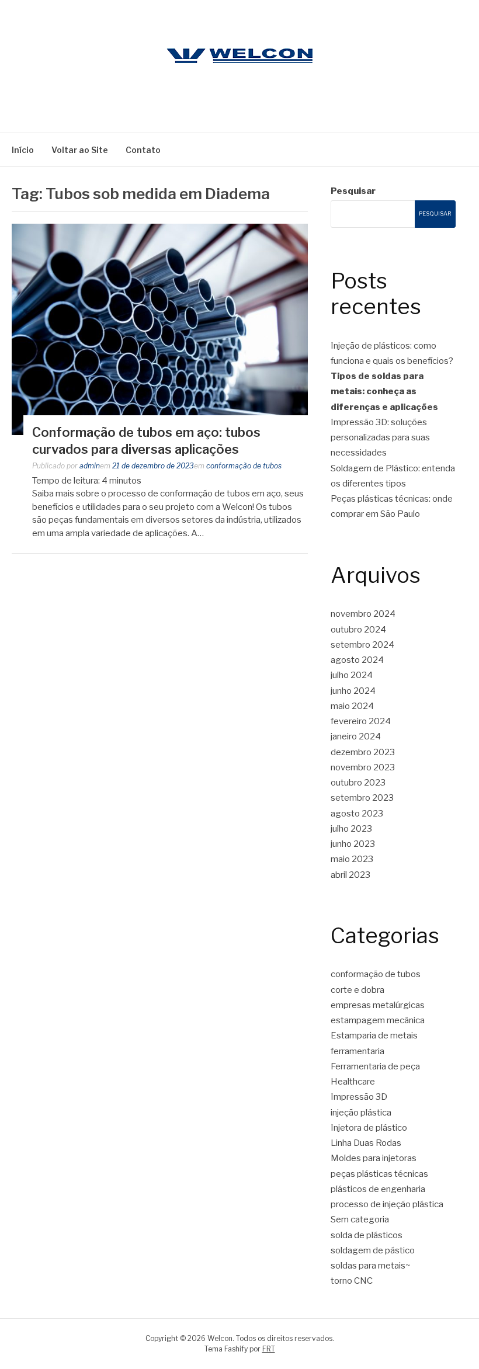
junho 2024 (353, 691)
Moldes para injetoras (373, 1158)
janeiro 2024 (356, 736)
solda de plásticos (366, 1235)
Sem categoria (360, 1219)
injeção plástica (361, 1112)
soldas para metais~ (371, 1265)
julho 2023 (351, 829)
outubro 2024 (358, 629)
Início (23, 150)
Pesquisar (353, 191)
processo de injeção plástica (387, 1204)
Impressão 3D (359, 1097)
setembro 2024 (362, 645)
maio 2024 (352, 706)
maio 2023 (352, 859)
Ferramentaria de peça (375, 1066)
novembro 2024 (363, 614)
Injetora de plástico (369, 1128)
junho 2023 (353, 844)
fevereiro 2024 (361, 721)
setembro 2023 (362, 798)
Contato (143, 150)
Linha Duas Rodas (366, 1143)
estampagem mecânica (378, 1020)
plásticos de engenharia (378, 1189)
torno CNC (352, 1281)
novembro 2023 (363, 767)
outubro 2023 (358, 782)
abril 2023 (350, 875)
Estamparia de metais (374, 1035)
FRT (268, 1348)
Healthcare (353, 1081)
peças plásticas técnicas (379, 1174)
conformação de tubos (244, 465)
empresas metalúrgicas (378, 1005)
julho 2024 (352, 675)
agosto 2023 (357, 813)
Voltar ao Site (79, 150)
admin (89, 465)
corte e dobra (357, 990)
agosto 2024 (357, 660)
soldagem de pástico (373, 1250)
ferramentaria (357, 1051)
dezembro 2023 (363, 752)
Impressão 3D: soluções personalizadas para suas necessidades (380, 437)
